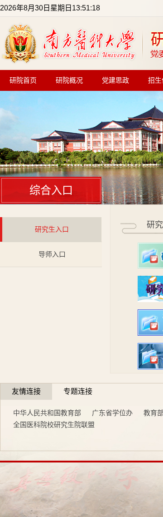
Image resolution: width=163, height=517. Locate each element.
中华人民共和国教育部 (47, 413)
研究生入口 (52, 229)
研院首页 (23, 80)
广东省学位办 (112, 413)
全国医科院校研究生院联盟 (54, 424)
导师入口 (52, 254)
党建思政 (115, 80)
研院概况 (69, 80)
